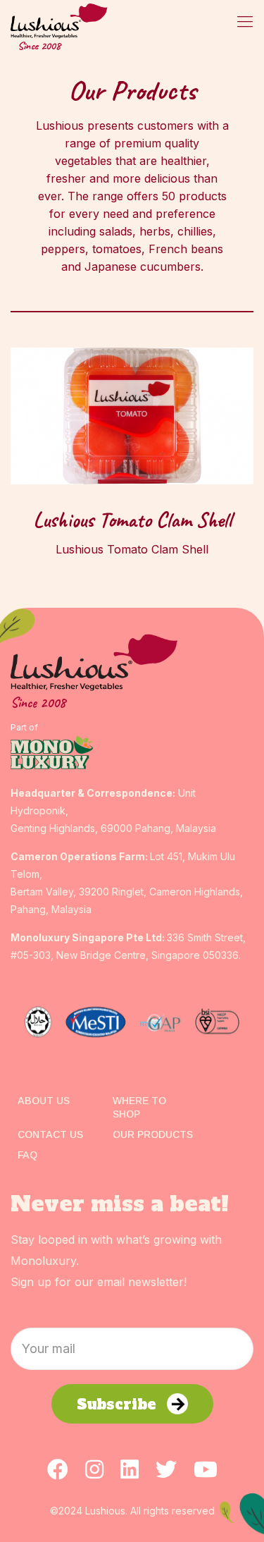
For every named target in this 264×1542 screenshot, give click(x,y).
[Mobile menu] (245, 21)
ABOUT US (44, 1100)
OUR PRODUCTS (153, 1134)
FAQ (27, 1155)
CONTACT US (50, 1134)
